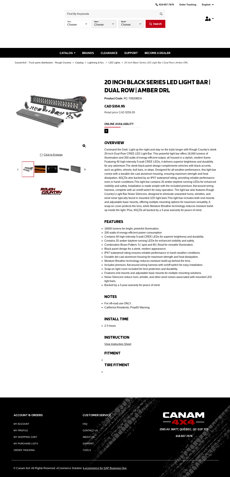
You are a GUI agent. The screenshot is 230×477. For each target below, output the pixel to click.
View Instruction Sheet (117, 344)
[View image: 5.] (76, 169)
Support (131, 53)
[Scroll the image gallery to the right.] (84, 169)
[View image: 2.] (40, 169)
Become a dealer (157, 53)
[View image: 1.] (28, 169)
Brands (88, 53)
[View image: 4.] (64, 169)
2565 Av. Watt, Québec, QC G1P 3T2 (184, 429)
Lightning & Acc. (96, 62)
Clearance (109, 53)
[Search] (161, 14)
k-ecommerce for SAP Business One (105, 468)
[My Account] (209, 19)
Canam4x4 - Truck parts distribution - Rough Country (43, 62)
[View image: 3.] (52, 169)
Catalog (66, 53)
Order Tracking (187, 4)
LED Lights (114, 62)
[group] (115, 23)
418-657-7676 (166, 4)
